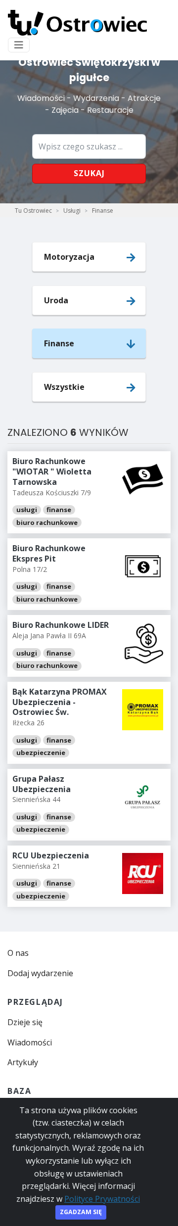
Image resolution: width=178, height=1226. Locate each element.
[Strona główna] (77, 23)
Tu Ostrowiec (33, 210)
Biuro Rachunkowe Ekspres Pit (49, 553)
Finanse (102, 210)
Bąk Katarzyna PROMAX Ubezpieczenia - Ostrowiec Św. (59, 702)
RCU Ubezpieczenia (50, 855)
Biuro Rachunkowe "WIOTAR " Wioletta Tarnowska (51, 471)
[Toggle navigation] (19, 45)
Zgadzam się (81, 1212)
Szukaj (89, 173)
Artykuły (22, 1062)
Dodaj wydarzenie (40, 973)
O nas (18, 952)
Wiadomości (29, 1042)
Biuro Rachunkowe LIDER (60, 624)
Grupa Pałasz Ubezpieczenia (41, 784)
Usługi (72, 210)
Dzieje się (25, 1022)
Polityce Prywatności (102, 1198)
